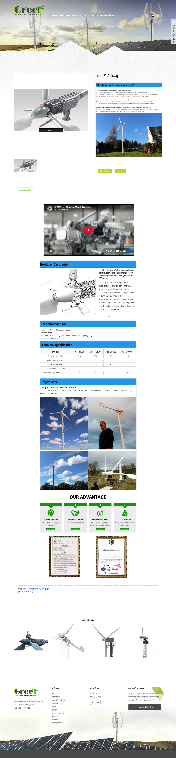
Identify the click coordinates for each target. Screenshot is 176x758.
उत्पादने (62, 15)
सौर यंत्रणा (55, 716)
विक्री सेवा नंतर (57, 723)
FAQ (54, 706)
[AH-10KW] (69, 641)
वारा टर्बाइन (55, 719)
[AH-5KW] (31, 641)
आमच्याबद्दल (93, 15)
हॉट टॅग (54, 710)
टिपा (86, 15)
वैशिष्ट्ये (107, 171)
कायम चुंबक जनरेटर (58, 713)
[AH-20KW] (145, 641)
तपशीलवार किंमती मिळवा (146, 707)
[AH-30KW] (107, 641)
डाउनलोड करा (77, 15)
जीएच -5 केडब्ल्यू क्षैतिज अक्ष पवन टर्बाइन (36, 589)
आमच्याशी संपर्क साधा (107, 15)
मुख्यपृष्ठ (54, 15)
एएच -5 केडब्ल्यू (27, 591)
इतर (122, 171)
